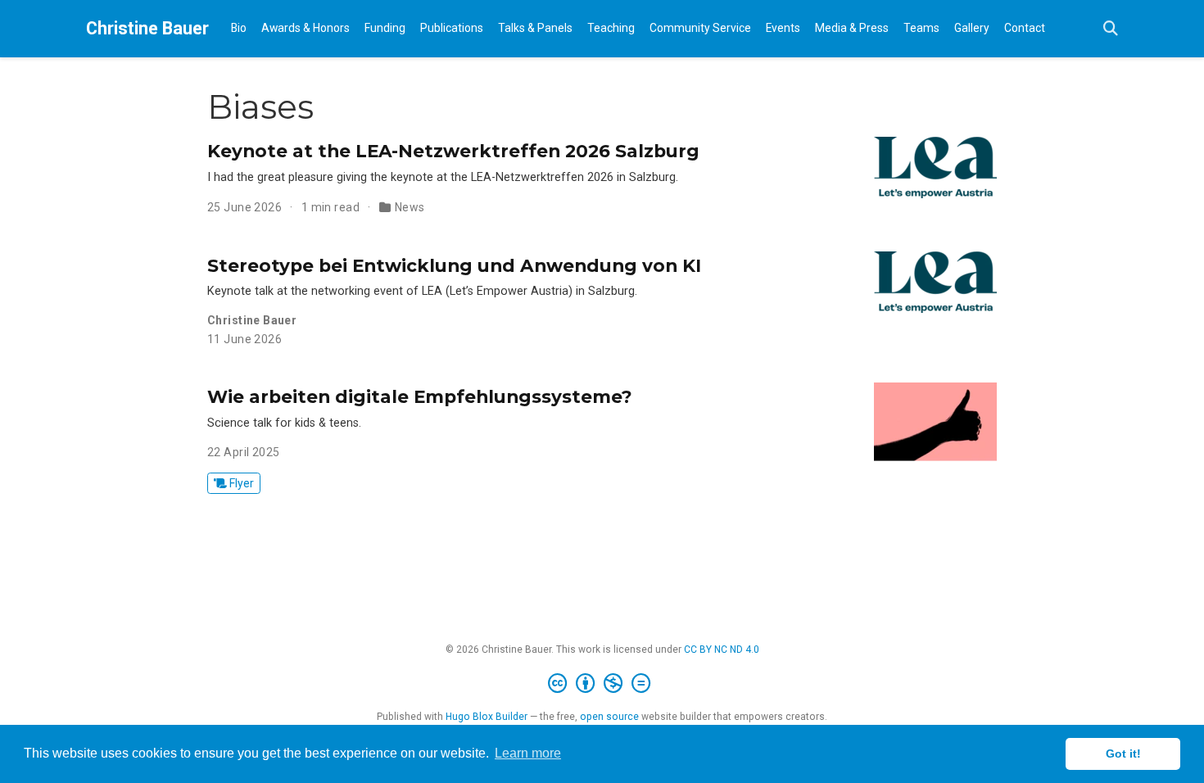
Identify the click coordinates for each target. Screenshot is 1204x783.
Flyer (240, 483)
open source (609, 716)
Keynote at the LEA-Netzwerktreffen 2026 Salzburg (453, 150)
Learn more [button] (528, 753)
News (410, 207)
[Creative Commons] (602, 684)
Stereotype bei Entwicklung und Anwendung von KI (454, 265)
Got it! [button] (1123, 753)
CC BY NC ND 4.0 (721, 649)
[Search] (1110, 29)
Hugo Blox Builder (486, 716)
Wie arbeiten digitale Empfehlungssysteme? (419, 396)
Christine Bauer (147, 28)
